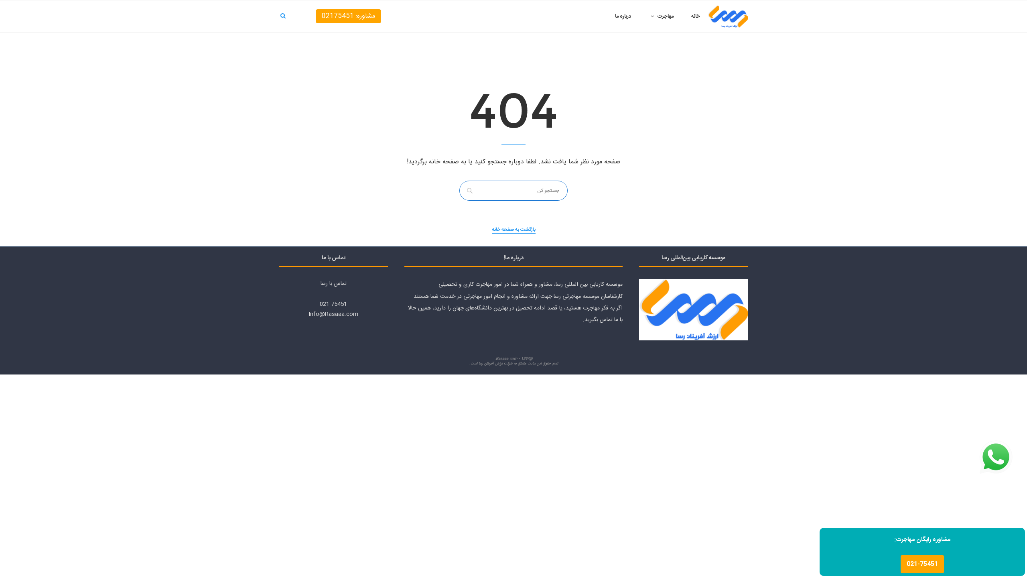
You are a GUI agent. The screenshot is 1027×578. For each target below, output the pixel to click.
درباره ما (623, 16)
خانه (695, 16)
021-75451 (922, 564)
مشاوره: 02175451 (348, 16)
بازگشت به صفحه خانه (514, 230)
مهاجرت (666, 16)
